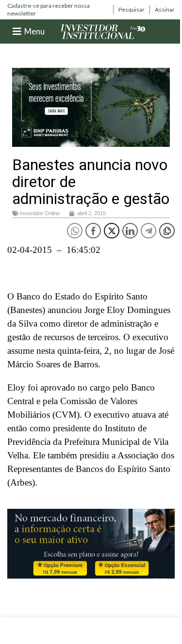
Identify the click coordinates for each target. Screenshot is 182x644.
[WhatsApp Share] (75, 230)
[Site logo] (103, 31)
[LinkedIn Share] (130, 230)
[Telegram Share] (148, 230)
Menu (34, 31)
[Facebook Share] (93, 230)
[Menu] (17, 31)
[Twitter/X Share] (111, 230)
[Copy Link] (167, 230)
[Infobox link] (57, 9)
